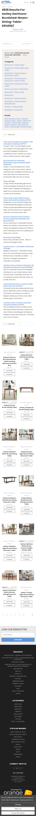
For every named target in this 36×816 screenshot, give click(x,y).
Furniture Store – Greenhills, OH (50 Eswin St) (18, 655)
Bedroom (18, 711)
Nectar (18, 749)
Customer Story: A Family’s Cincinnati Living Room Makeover (17, 304)
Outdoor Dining (17, 107)
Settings (18, 804)
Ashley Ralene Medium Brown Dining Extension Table (26, 501)
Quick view (9, 370)
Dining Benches (10, 104)
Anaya (18, 752)
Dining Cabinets (20, 98)
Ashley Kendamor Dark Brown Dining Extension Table (9, 500)
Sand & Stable (14, 127)
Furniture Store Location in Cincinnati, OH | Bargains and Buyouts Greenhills (18, 266)
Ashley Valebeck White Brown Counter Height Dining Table (26, 547)
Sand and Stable (25, 127)
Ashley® (19, 121)
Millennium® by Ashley (18, 739)
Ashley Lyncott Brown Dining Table (9, 406)
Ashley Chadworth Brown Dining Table (26, 409)
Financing (18, 678)
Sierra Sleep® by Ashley (18, 742)
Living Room (18, 704)
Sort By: (5, 134)
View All (18, 757)
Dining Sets (19, 110)
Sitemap (18, 693)
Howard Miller (18, 754)
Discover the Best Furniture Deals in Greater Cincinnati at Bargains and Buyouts (16, 219)
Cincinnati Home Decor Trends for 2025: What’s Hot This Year (18, 285)
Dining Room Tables (12, 75)
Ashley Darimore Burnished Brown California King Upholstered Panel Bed (9, 361)
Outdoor (8, 107)
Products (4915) (18, 29)
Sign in (14, 691)
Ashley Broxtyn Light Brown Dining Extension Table (26, 454)
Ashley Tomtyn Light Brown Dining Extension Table (26, 595)
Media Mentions (18, 669)
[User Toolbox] (27, 2)
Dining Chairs (19, 92)
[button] (17, 43)
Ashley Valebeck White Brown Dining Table (9, 454)
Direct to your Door (11, 89)
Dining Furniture (20, 73)
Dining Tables (19, 65)
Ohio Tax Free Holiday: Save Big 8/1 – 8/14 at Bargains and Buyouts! (18, 143)
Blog (18, 688)
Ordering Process (18, 681)
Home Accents (18, 714)
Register (21, 691)
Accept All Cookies (18, 813)
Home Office (18, 709)
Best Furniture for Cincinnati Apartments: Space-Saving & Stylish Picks (16, 162)
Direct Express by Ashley (13, 119)
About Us (6, 181)
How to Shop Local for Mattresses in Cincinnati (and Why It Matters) (16, 199)
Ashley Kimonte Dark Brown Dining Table (27, 357)
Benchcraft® (18, 737)
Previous (3, 792)
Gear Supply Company (18, 662)
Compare (9, 374)
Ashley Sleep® (16, 123)
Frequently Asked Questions (18, 676)
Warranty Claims (9, 237)
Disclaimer (18, 686)
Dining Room (9, 65)
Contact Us (18, 674)
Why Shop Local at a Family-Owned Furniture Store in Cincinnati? (18, 658)
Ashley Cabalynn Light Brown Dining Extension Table (9, 548)
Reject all (18, 809)
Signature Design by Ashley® (18, 734)
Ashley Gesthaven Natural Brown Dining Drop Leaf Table (9, 593)
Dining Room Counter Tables (15, 81)
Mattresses (18, 716)
